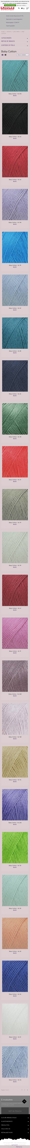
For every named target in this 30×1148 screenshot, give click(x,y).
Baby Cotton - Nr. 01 (15, 1037)
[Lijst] (5, 55)
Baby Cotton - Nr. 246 (15, 822)
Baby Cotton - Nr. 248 (15, 694)
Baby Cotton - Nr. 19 (15, 651)
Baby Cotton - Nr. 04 (15, 136)
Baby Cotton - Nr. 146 (15, 222)
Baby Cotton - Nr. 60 (15, 179)
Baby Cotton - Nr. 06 (15, 994)
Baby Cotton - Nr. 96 (15, 780)
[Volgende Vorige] (27, 1090)
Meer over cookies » (21, 5)
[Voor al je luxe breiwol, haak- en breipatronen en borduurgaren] (7, 8)
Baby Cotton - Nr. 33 (15, 1080)
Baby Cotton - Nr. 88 (15, 351)
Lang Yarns (16, 31)
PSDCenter (19, 1147)
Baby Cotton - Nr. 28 (15, 951)
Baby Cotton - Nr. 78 (15, 265)
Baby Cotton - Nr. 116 (15, 865)
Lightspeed (14, 1144)
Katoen (9, 31)
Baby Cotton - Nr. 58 (15, 908)
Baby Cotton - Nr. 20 (15, 308)
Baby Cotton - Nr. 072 (15, 93)
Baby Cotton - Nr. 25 (15, 394)
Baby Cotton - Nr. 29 (15, 479)
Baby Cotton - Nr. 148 (15, 737)
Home (3, 31)
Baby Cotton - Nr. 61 (15, 608)
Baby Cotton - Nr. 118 (15, 437)
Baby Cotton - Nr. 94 (15, 565)
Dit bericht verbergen (10, 5)
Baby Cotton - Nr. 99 (15, 522)
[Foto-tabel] (2, 55)
